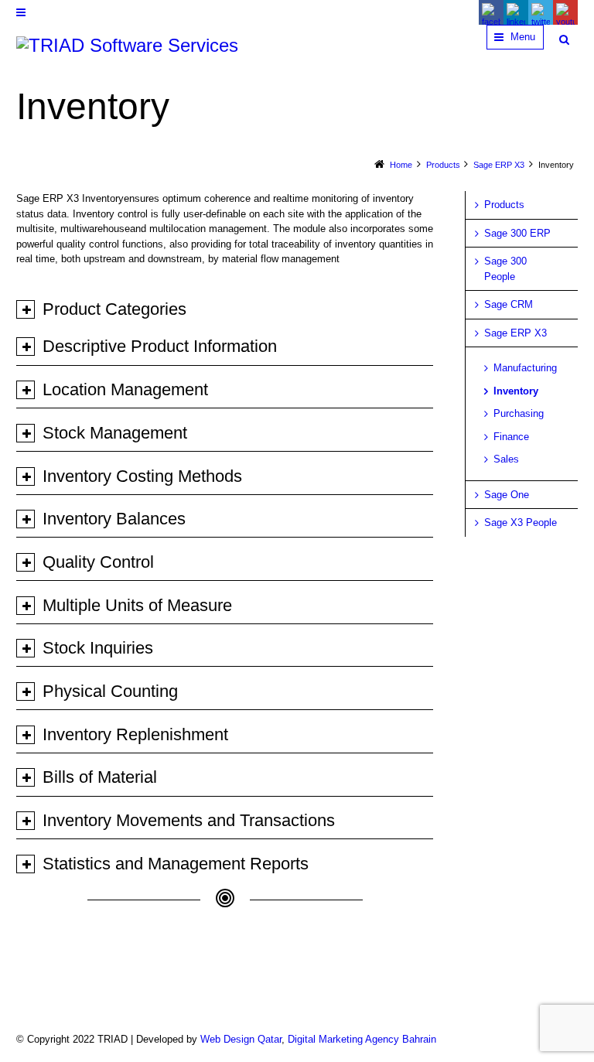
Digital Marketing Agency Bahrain (362, 1039)
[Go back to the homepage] (127, 45)
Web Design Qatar (241, 1039)
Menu (522, 37)
